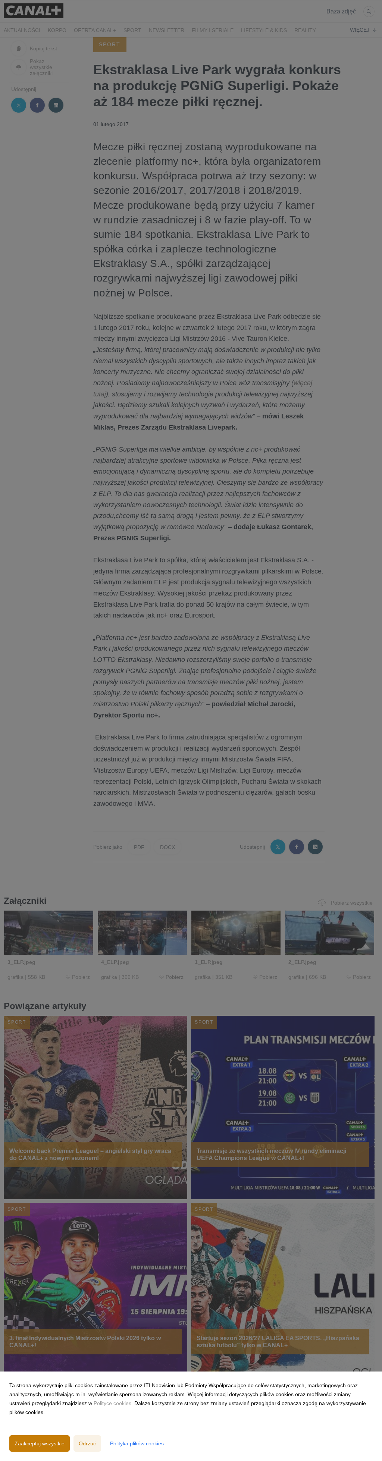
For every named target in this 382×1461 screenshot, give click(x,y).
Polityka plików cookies (137, 1443)
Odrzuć (87, 1443)
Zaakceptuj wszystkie (40, 1443)
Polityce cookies (112, 1403)
